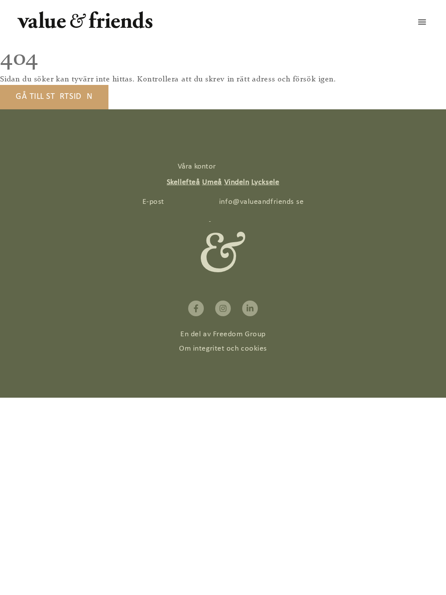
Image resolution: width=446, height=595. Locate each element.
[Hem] (84, 26)
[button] (422, 21)
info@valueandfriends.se (261, 202)
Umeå (212, 182)
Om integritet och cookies (223, 349)
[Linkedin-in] (250, 308)
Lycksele (265, 182)
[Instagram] (223, 308)
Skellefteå (183, 182)
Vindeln (237, 182)
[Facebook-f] (196, 308)
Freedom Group (239, 334)
